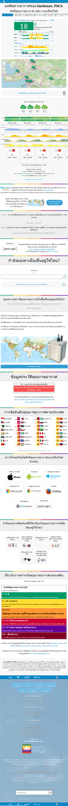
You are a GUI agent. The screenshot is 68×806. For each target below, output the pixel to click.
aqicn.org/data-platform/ (34, 402)
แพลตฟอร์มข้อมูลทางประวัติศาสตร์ (33, 735)
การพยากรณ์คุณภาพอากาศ (33, 729)
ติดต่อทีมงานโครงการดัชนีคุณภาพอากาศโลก (33, 700)
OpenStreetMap (56, 87)
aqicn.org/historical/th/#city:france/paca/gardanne (33, 399)
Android (34, 472)
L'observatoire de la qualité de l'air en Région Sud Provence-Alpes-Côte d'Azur (33, 773)
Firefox (53, 486)
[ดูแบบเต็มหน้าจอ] (53, 20)
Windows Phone (53, 472)
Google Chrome (34, 486)
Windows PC (14, 486)
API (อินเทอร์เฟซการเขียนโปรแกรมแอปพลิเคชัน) (33, 733)
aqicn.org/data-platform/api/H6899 (42, 249)
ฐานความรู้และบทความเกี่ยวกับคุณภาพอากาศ (33, 711)
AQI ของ (22, 20)
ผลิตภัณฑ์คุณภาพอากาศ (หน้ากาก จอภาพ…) (33, 731)
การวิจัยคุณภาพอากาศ (33, 707)
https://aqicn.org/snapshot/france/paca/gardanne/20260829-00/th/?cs (34, 233)
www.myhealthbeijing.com (39, 653)
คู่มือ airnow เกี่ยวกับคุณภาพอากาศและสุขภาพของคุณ (38, 646)
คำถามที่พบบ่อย (33, 720)
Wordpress (24, 501)
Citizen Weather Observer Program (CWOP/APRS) (33, 771)
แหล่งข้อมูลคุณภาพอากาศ (32, 725)
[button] (50, 79)
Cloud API (44, 501)
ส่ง (50, 792)
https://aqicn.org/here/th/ (34, 223)
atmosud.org (47, 190)
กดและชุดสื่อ (33, 703)
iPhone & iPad (14, 472)
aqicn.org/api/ (53, 251)
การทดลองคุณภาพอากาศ (33, 714)
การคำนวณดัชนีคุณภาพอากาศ (33, 727)
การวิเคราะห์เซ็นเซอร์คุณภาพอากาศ (32, 716)
